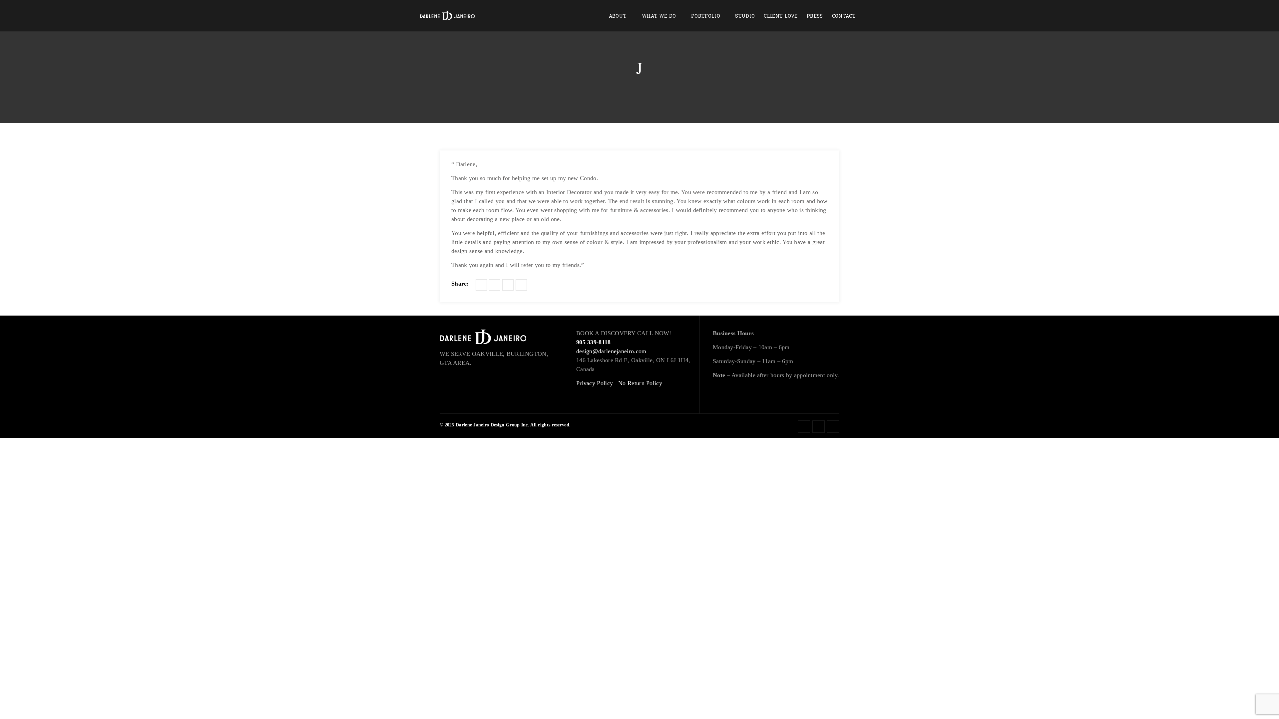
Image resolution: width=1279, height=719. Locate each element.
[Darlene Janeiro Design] (447, 16)
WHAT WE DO (659, 16)
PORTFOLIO (705, 16)
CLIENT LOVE (780, 16)
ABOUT (618, 16)
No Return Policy (640, 383)
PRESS (815, 16)
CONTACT (844, 16)
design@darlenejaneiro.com (611, 351)
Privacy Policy (594, 383)
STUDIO (745, 16)
